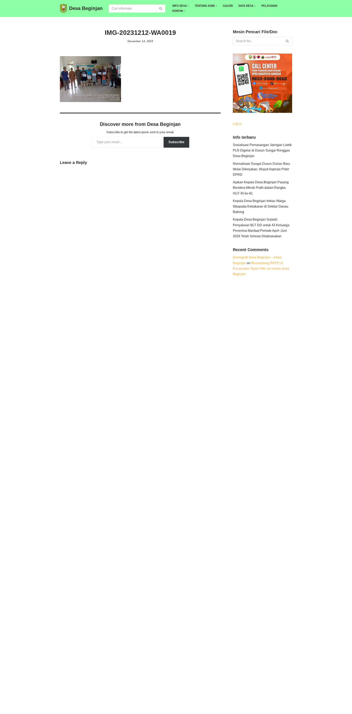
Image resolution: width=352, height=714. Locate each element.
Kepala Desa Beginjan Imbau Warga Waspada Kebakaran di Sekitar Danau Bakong (260, 206)
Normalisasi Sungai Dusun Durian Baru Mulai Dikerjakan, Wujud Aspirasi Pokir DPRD (261, 169)
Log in (237, 123)
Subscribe (176, 142)
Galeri (228, 5)
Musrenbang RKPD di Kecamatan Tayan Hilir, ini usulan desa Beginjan (261, 268)
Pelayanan (269, 5)
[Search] (160, 8)
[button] (188, 6)
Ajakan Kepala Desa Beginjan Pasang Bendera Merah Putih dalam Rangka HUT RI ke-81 (261, 187)
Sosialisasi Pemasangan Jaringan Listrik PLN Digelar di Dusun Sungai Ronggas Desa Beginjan (262, 150)
